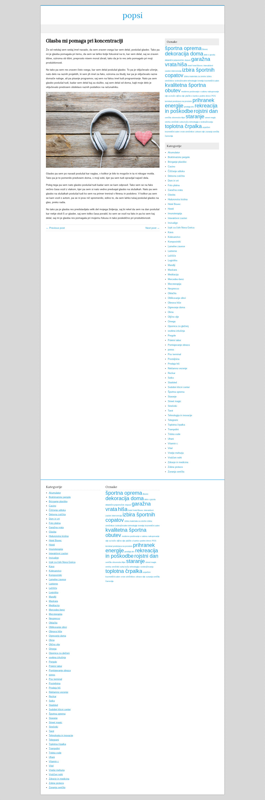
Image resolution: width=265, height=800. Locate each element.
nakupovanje (213, 91)
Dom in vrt (173, 180)
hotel (190, 65)
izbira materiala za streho (195, 76)
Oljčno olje (173, 316)
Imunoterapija (175, 213)
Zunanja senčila (176, 471)
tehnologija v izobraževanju (201, 122)
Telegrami (173, 420)
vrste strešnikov (187, 132)
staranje (195, 116)
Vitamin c (173, 443)
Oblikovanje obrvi (177, 298)
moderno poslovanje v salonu (194, 91)
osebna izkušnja (176, 330)
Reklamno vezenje (177, 368)
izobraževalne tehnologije (186, 81)
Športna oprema (176, 392)
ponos (171, 349)
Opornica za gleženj (178, 326)
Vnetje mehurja (176, 453)
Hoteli (171, 208)
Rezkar (171, 373)
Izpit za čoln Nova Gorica (181, 227)
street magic (210, 117)
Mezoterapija (174, 284)
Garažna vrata (175, 190)
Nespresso (173, 288)
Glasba (171, 194)
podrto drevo (205, 96)
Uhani (171, 438)
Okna (170, 312)
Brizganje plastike (177, 162)
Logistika (172, 260)
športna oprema (183, 48)
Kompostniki (174, 241)
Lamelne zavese (176, 246)
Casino (171, 166)
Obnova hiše (174, 302)
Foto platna (174, 185)
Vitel (170, 448)
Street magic (174, 401)
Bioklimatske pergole (179, 157)
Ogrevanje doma (176, 307)
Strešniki (172, 406)
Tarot (170, 410)
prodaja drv (189, 107)
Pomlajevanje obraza (179, 345)
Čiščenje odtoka (176, 171)
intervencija (176, 71)
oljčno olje (180, 96)
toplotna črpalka (183, 126)
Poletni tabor (174, 340)
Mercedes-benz (176, 279)
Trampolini (173, 429)
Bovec (205, 49)
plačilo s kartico (192, 96)
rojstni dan (206, 111)
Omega (171, 321)
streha (168, 122)
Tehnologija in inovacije (180, 415)
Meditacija (173, 274)
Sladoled (172, 382)
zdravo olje (200, 132)
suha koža (184, 122)
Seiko (171, 377)
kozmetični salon (211, 81)
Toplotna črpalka (176, 424)
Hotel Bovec (174, 204)
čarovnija (169, 136)
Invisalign (173, 223)
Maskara (172, 269)
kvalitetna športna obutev (185, 87)
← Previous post (55, 227)
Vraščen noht (175, 457)
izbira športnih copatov (190, 72)
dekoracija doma (184, 54)
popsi (133, 15)
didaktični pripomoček (174, 60)
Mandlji (171, 265)
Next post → (152, 227)
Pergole (172, 335)
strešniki (175, 122)
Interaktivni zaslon (177, 218)
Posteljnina (173, 359)
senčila (168, 117)
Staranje (172, 396)
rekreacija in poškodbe (191, 108)
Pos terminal (174, 354)
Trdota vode (174, 434)
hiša (182, 64)
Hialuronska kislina (177, 199)
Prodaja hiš (174, 363)
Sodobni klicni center (179, 387)
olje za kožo (170, 96)
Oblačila (172, 293)
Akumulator (174, 152)
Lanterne (172, 251)
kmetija (201, 81)
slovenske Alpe (178, 117)
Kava (170, 232)
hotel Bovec (198, 65)
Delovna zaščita (176, 176)
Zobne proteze (175, 467)
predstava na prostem (182, 101)
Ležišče (172, 255)
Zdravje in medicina (178, 462)
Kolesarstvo (174, 237)
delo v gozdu (209, 55)
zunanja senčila (212, 132)
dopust (188, 60)
